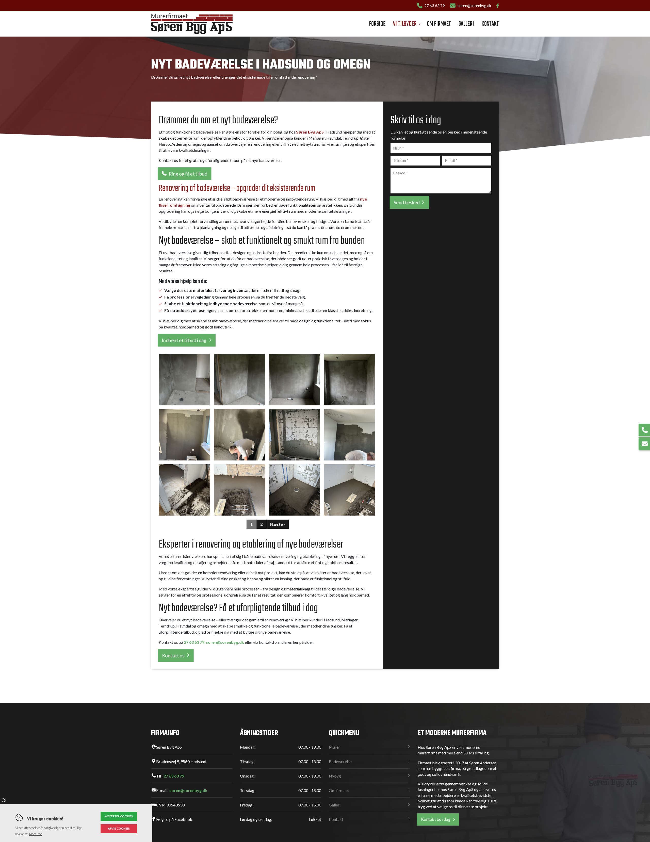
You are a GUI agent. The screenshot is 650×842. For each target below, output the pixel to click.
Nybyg (335, 775)
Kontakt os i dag (435, 819)
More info (35, 834)
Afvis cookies (119, 828)
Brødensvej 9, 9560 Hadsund (181, 761)
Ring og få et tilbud (188, 174)
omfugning (180, 205)
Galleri (334, 804)
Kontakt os (173, 655)
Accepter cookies (119, 816)
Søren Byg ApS (310, 131)
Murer (334, 747)
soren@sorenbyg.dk (474, 5)
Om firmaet (339, 790)
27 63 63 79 (434, 5)
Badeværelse (340, 761)
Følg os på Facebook (174, 819)
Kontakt (336, 819)
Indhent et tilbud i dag (184, 340)
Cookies (4, 800)
